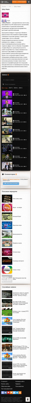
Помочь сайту (5, 384)
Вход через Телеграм (11, 183)
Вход (14, 1)
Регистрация (21, 1)
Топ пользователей (6, 388)
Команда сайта (20, 381)
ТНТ (10, 6)
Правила (18, 384)
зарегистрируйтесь (15, 179)
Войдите (5, 179)
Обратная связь (5, 386)
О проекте (4, 381)
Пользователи (20, 386)
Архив (4, 6)
